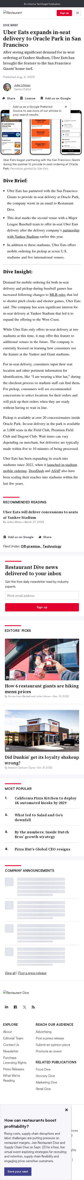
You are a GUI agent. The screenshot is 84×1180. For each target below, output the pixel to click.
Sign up (64, 12)
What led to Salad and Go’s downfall (39, 817)
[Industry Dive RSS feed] (33, 1007)
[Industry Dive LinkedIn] (6, 1007)
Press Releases (13, 1069)
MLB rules (58, 294)
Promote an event (49, 1051)
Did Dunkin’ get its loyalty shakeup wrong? (42, 760)
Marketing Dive (46, 1082)
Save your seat (18, 1171)
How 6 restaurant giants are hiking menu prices (42, 689)
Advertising (43, 1032)
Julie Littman (22, 85)
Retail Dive (43, 1089)
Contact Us (11, 1045)
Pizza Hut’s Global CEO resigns (42, 849)
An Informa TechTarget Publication (42, 3)
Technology (52, 546)
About (7, 1032)
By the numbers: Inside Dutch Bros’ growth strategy (42, 834)
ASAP (55, 470)
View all (10, 973)
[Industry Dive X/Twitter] (24, 1007)
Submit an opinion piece (53, 1045)
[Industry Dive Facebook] (15, 1007)
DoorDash (36, 470)
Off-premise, (31, 546)
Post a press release (32, 973)
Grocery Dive (45, 1076)
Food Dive (43, 1069)
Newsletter (10, 1051)
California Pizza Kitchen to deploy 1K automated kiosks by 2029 (45, 800)
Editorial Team (13, 1038)
